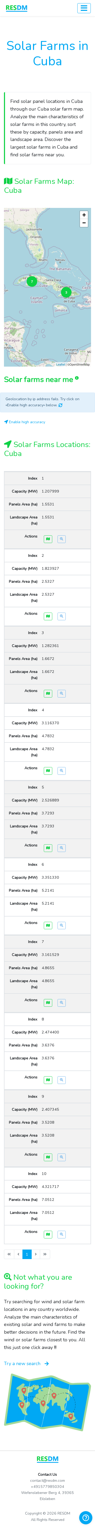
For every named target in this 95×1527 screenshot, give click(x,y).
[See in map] (48, 539)
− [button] (84, 223)
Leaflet (60, 364)
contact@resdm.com (47, 1480)
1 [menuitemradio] (27, 1254)
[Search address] (62, 539)
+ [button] (84, 215)
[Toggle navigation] (84, 8)
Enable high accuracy (26, 422)
